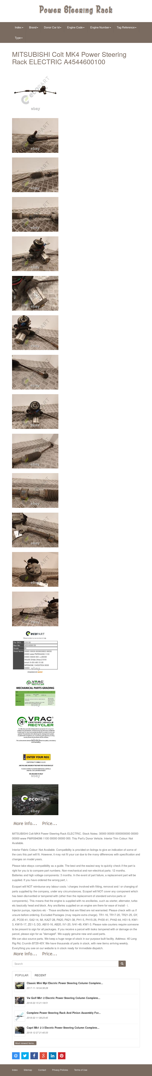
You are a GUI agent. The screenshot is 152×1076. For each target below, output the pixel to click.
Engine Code (75, 27)
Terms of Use (80, 1069)
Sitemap (28, 1069)
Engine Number (99, 27)
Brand (32, 27)
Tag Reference (126, 27)
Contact (42, 1069)
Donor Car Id (52, 27)
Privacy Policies (60, 1069)
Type (18, 38)
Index (18, 27)
